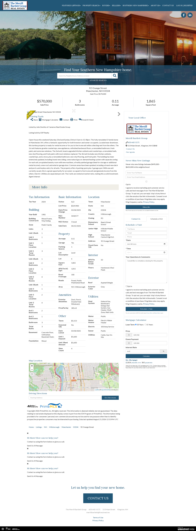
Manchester (66, 427)
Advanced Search (97, 80)
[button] (115, 76)
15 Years (149, 324)
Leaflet (97, 389)
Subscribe (146, 207)
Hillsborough (54, 427)
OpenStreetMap (106, 389)
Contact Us (130, 149)
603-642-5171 (133, 142)
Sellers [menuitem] (116, 5)
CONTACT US (98, 498)
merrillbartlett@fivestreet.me (98, 512)
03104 (75, 427)
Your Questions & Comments (138, 257)
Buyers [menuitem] (105, 5)
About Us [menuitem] (155, 5)
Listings (39, 427)
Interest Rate (131, 347)
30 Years (140, 324)
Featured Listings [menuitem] (71, 5)
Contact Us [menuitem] (168, 5)
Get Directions (110, 398)
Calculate (146, 356)
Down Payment (132, 339)
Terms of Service (157, 313)
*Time (128, 248)
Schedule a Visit (157, 219)
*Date (128, 240)
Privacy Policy (148, 202)
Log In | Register (184, 5)
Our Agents (130, 152)
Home (31, 427)
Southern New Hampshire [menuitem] (135, 5)
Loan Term (130, 324)
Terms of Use (98, 517)
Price (128, 331)
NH (45, 427)
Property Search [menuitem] (91, 5)
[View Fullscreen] (32, 374)
